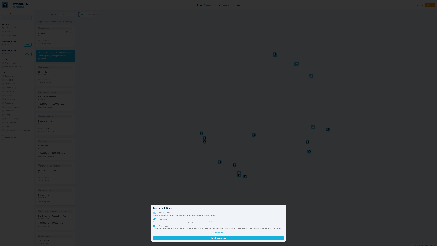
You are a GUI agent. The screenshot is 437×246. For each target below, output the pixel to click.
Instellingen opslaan (218, 238)
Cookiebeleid (218, 233)
